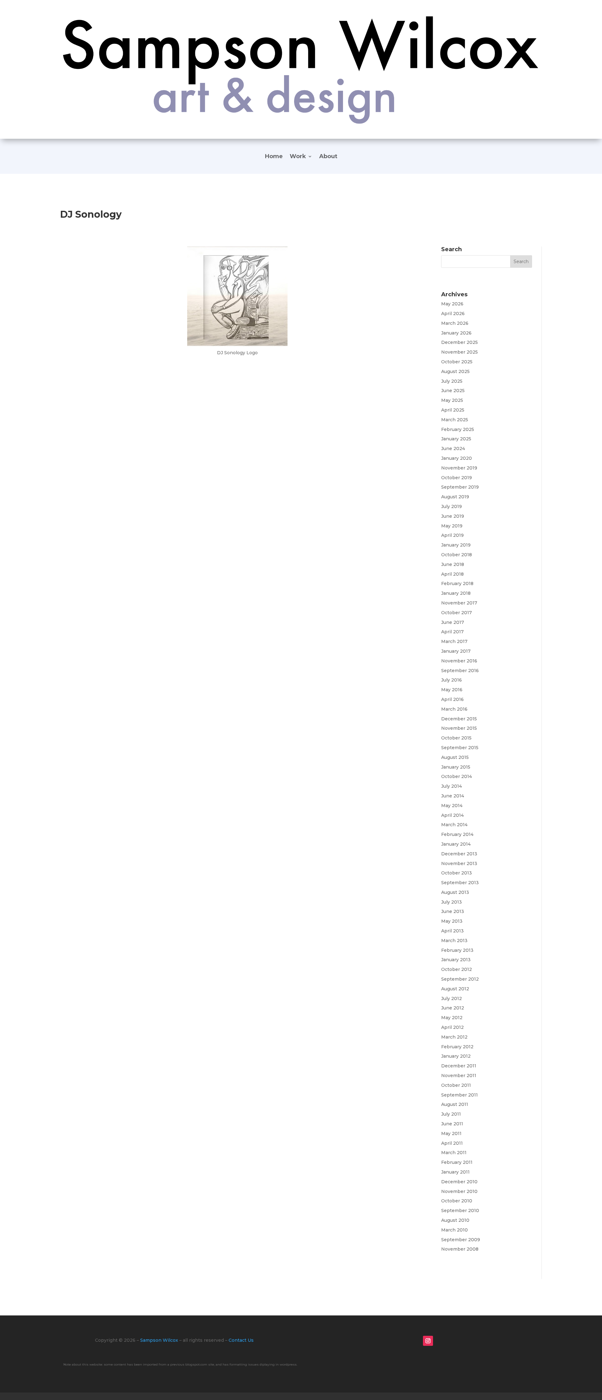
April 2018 (452, 574)
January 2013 (456, 959)
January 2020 (456, 458)
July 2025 (451, 381)
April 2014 (452, 815)
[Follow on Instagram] (428, 1341)
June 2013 (452, 911)
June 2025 (453, 390)
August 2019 (455, 497)
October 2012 (456, 969)
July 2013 (451, 902)
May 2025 (452, 400)
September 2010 (460, 1210)
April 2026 (453, 313)
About (328, 157)
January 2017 (456, 651)
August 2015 (455, 757)
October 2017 (456, 612)
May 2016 (451, 689)
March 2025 (454, 420)
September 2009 (460, 1239)
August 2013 (455, 892)
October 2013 (456, 873)
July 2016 (451, 680)
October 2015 (456, 738)
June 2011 (452, 1124)
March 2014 (454, 824)
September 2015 (459, 747)
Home (274, 157)
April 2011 (452, 1143)
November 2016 (459, 661)
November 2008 (459, 1249)
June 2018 (452, 564)
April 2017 (452, 632)
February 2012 (457, 1047)
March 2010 (454, 1230)
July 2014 (451, 786)
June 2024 (453, 448)
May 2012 (451, 1017)
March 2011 (454, 1152)
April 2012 (452, 1027)
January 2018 (456, 593)
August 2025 (455, 371)
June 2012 (452, 1008)
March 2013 (454, 940)
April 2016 (452, 699)
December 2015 (459, 719)
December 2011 (458, 1066)
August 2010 (455, 1220)
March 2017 (454, 641)
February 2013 (457, 950)
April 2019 (452, 535)
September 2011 (459, 1095)
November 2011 (458, 1075)
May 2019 (451, 526)
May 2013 (451, 921)
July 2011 (451, 1114)
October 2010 (456, 1201)
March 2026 (454, 323)
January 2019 (456, 545)
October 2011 (456, 1085)
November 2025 (459, 352)
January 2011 (455, 1172)
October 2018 (456, 554)
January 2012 (456, 1056)
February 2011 (457, 1162)
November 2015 (459, 728)
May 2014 (451, 805)
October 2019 (456, 477)
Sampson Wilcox (159, 1340)
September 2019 (460, 487)
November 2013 (459, 863)
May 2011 (451, 1133)
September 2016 (460, 670)
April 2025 (452, 410)
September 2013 (460, 882)
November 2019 (459, 468)
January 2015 (455, 767)
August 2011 (454, 1104)
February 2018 (457, 583)
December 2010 (459, 1182)
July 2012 (451, 998)
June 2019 (452, 516)
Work (298, 157)
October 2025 (457, 362)
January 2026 (456, 333)
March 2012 (454, 1037)
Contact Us (241, 1340)
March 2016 (454, 709)
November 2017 (459, 603)
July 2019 (451, 506)
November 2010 (459, 1191)
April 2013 (452, 931)
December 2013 (459, 854)
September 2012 (460, 979)
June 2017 (452, 622)
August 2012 (455, 989)
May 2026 (452, 304)
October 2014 (456, 776)
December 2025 (459, 342)
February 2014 (457, 834)
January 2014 (456, 844)
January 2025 (456, 439)
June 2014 (452, 796)
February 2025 (457, 429)
